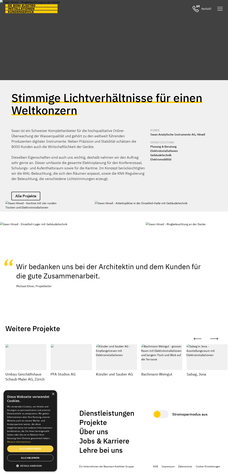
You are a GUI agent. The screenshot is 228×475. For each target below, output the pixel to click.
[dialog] (30, 430)
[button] (30, 466)
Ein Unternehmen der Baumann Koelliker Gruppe (106, 466)
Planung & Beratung (163, 146)
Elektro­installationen (164, 151)
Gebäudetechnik (161, 155)
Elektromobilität (161, 159)
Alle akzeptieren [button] (30, 448)
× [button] (53, 394)
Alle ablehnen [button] (30, 457)
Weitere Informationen (19, 441)
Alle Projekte (25, 196)
